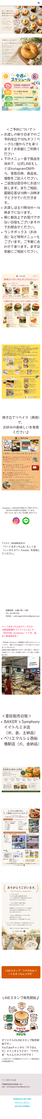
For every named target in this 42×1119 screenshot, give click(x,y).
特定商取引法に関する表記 (22, 1099)
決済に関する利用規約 (22, 1106)
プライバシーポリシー (22, 1102)
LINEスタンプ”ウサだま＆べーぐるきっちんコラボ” (21, 972)
